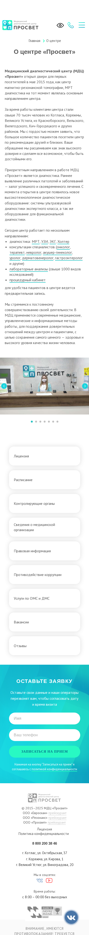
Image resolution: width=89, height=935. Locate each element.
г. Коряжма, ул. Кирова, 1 (44, 859)
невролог (33, 252)
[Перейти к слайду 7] (57, 422)
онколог (63, 246)
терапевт (17, 252)
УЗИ (44, 241)
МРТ (36, 241)
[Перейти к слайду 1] (32, 422)
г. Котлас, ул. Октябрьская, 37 (44, 853)
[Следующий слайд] (85, 386)
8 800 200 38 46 (44, 843)
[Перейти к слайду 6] (53, 422)
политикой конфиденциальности (54, 769)
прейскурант (57, 813)
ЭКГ (53, 241)
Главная (34, 40)
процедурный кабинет (27, 279)
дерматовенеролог (37, 257)
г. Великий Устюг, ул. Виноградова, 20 (44, 864)
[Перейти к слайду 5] (49, 422)
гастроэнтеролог (69, 257)
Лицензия (44, 829)
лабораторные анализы (28, 269)
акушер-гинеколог (57, 252)
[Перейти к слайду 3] (40, 422)
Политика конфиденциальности (44, 833)
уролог (14, 257)
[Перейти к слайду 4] (45, 422)
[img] (82, 25)
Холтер (63, 241)
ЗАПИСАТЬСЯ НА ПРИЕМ (44, 751)
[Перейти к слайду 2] (36, 422)
